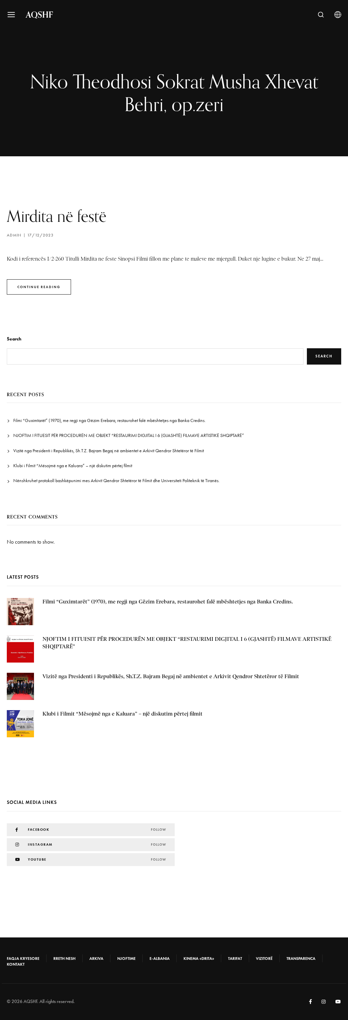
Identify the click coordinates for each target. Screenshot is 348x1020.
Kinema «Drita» (199, 958)
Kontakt (15, 964)
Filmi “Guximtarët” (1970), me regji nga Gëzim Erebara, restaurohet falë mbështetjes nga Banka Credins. (109, 420)
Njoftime (126, 958)
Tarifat (235, 958)
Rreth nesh (64, 958)
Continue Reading (38, 287)
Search (14, 339)
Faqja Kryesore (23, 958)
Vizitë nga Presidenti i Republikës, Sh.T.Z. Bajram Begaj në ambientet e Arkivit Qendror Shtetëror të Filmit (108, 451)
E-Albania (160, 958)
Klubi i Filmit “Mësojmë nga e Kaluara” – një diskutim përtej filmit (72, 466)
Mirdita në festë (56, 216)
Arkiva (96, 958)
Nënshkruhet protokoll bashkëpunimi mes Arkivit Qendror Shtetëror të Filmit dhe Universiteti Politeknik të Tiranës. (116, 480)
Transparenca (300, 958)
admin (14, 235)
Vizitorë (264, 958)
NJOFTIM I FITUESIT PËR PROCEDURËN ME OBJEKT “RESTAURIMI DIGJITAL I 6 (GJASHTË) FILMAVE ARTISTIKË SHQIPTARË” (128, 435)
